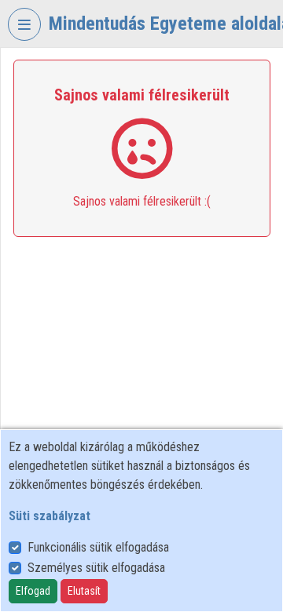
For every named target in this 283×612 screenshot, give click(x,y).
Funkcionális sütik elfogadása (98, 547)
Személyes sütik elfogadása (96, 567)
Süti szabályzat (49, 515)
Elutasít (84, 591)
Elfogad (33, 591)
